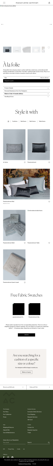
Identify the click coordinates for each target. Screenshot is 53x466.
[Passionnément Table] (39, 225)
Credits (18, 449)
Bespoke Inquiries (32, 430)
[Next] (51, 24)
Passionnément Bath (9, 243)
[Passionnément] (39, 144)
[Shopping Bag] (49, 3)
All (8, 121)
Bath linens (33, 121)
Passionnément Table (33, 243)
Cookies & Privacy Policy (24, 463)
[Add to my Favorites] (49, 48)
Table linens (42, 121)
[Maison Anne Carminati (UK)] (27, 2)
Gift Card (30, 419)
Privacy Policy (11, 449)
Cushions (14, 121)
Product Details (8, 88)
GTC (4, 449)
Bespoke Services (32, 417)
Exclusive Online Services (35, 411)
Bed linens (23, 121)
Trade (29, 432)
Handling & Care (9, 96)
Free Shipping (31, 414)
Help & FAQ (6, 430)
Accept (34, 463)
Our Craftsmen (7, 414)
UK (24, 449)
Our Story (5, 411)
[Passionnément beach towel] (14, 264)
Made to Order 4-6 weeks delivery (13, 93)
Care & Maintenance (9, 432)
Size (5, 77)
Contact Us (31, 427)
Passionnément (32, 162)
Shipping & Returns (8, 427)
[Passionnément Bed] (26, 184)
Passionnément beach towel (11, 282)
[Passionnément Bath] (14, 225)
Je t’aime (5, 162)
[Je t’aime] (14, 144)
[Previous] (2, 24)
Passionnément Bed (8, 201)
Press (4, 417)
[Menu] (4, 3)
